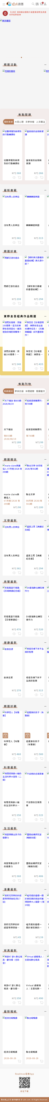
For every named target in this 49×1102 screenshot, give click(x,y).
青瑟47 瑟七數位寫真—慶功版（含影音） (12, 988)
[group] (24, 39)
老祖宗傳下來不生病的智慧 (34, 679)
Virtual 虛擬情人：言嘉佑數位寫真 (34, 988)
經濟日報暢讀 (10, 1051)
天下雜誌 (8, 429)
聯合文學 (30, 494)
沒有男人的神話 (11, 225)
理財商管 (8, 121)
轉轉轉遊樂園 (32, 225)
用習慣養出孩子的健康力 (11, 865)
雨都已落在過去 (11, 286)
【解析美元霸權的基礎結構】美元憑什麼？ (34, 289)
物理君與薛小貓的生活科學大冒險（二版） (11, 805)
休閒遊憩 (29, 391)
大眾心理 (19, 121)
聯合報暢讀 (31, 1051)
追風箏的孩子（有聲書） (32, 743)
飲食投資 (8, 677)
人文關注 (40, 121)
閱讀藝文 (40, 391)
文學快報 (29, 121)
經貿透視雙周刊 (34, 429)
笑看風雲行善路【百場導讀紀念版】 (11, 619)
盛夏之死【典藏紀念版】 (34, 557)
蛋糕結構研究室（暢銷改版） (34, 865)
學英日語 (19, 391)
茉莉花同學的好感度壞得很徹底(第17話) (11, 927)
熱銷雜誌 (8, 391)
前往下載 (24, 1091)
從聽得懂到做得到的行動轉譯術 (11, 162)
